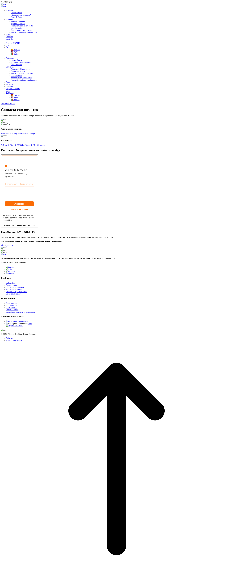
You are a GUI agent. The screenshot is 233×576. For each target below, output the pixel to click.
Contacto (9, 39)
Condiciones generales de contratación (20, 312)
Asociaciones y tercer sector (21, 30)
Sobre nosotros (11, 303)
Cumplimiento (16, 28)
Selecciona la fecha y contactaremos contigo (18, 133)
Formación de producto (15, 287)
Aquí (30, 324)
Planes (8, 35)
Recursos (9, 37)
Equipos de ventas (18, 24)
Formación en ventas (14, 289)
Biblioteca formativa (13, 294)
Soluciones (10, 19)
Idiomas (11, 93)
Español (16, 50)
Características (16, 13)
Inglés (15, 52)
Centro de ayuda (12, 310)
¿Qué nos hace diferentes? (21, 15)
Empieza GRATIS (13, 43)
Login (8, 45)
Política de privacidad (14, 340)
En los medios (11, 305)
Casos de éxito (16, 17)
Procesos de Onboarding (20, 21)
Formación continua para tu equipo (24, 32)
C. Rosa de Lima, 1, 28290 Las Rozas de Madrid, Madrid (23, 145)
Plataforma (10, 10)
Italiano (16, 54)
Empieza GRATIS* (10, 245)
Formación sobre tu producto (22, 26)
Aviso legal (10, 338)
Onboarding (10, 283)
